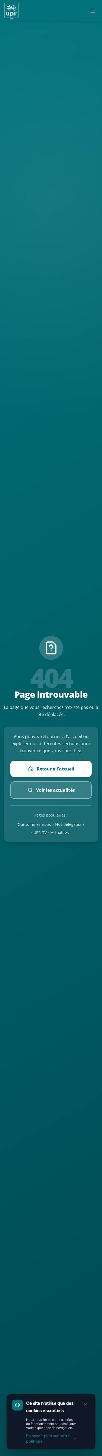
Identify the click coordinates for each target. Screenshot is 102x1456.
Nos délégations (70, 824)
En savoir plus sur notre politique (47, 1438)
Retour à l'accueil (55, 769)
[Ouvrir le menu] (92, 10)
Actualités (60, 832)
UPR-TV (40, 832)
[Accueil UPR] (11, 11)
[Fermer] (85, 1404)
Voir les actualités (55, 790)
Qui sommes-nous (34, 824)
